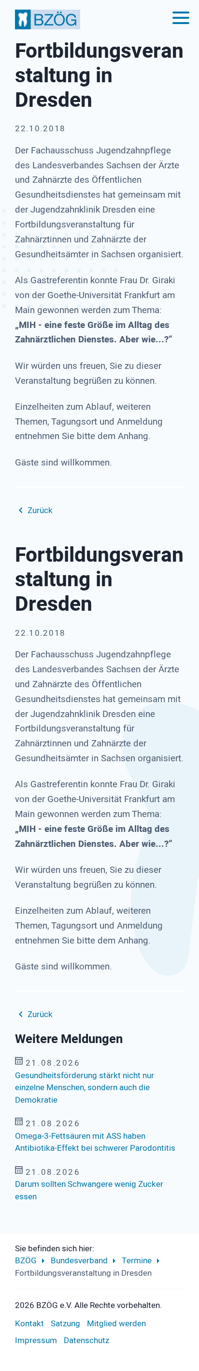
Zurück (40, 510)
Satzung (65, 1324)
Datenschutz (86, 1340)
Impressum (36, 1340)
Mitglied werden (116, 1324)
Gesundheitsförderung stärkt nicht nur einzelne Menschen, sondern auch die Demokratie (84, 1087)
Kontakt (29, 1324)
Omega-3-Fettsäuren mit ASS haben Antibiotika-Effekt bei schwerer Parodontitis (95, 1142)
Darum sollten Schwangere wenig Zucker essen (89, 1190)
